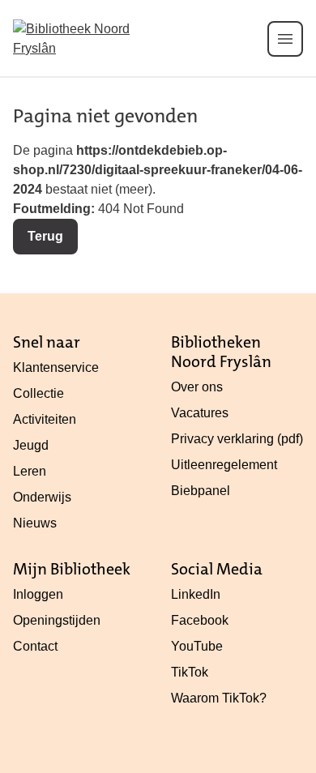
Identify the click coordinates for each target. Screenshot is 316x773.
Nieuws (35, 523)
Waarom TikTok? (219, 698)
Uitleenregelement (224, 465)
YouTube (197, 646)
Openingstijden (56, 620)
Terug (45, 236)
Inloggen (38, 594)
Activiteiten (44, 419)
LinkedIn (195, 594)
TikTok (189, 672)
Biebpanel (200, 491)
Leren (29, 471)
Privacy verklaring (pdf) (237, 439)
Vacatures (199, 413)
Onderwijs (42, 497)
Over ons (197, 387)
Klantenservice (56, 367)
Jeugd (31, 445)
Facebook (199, 620)
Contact (35, 646)
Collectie (38, 393)
